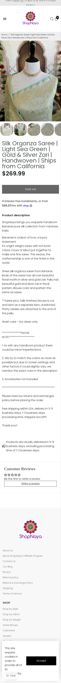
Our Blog (8, 566)
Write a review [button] (30, 483)
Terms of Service (12, 593)
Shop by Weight (12, 619)
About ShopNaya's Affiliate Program (23, 556)
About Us (8, 550)
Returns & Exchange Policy (18, 582)
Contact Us (9, 561)
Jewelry (7, 636)
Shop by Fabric (11, 614)
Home (4, 34)
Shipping (8, 588)
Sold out (30, 189)
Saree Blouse (10, 625)
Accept (41, 661)
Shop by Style (10, 609)
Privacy (7, 572)
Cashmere (9, 630)
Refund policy (10, 577)
